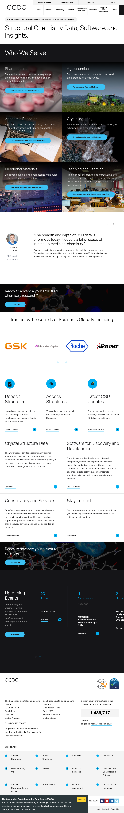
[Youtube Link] (107, 801)
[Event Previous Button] (108, 224)
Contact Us (15, 304)
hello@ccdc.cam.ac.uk (101, 724)
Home (38, 10)
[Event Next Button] (113, 224)
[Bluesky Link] (116, 801)
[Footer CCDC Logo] (11, 680)
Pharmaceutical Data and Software (25, 90)
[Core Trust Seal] (102, 684)
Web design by (108, 809)
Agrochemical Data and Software (86, 87)
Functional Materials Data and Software (27, 187)
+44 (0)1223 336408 (16, 723)
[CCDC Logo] (16, 7)
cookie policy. (30, 809)
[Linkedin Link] (111, 801)
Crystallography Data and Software (87, 137)
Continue (81, 799)
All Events (15, 634)
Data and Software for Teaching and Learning (91, 194)
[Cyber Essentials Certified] (114, 683)
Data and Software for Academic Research (28, 141)
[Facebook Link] (102, 801)
